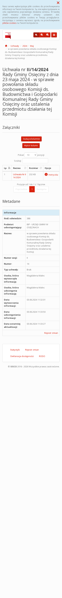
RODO (42, 356)
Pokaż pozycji (31, 154)
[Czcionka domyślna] (36, 34)
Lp (5, 168)
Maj (32, 45)
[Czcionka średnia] (42, 34)
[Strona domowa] (6, 45)
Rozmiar (33, 168)
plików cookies (9, 23)
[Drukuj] (54, 34)
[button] (58, 2)
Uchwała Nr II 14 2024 (19, 176)
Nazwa (17, 168)
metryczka (53, 174)
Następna (41, 189)
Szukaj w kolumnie (31, 138)
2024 (24, 45)
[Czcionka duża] (47, 34)
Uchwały (15, 45)
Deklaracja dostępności (22, 356)
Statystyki (15, 349)
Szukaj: (17, 160)
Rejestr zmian (51, 332)
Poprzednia (21, 189)
